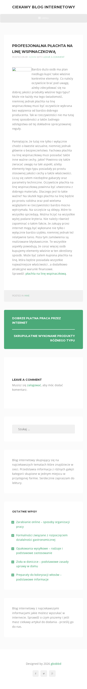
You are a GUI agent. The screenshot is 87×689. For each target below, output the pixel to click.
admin (32, 57)
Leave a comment (54, 57)
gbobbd (56, 664)
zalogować (34, 385)
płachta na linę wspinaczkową (45, 273)
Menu (43, 19)
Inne (27, 295)
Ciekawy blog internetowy (43, 7)
